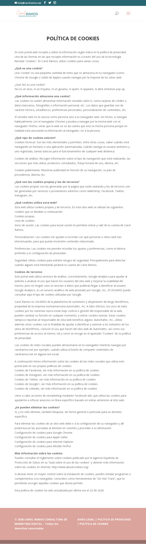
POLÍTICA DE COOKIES (94, 524)
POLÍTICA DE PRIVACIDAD (114, 519)
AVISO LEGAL (85, 519)
